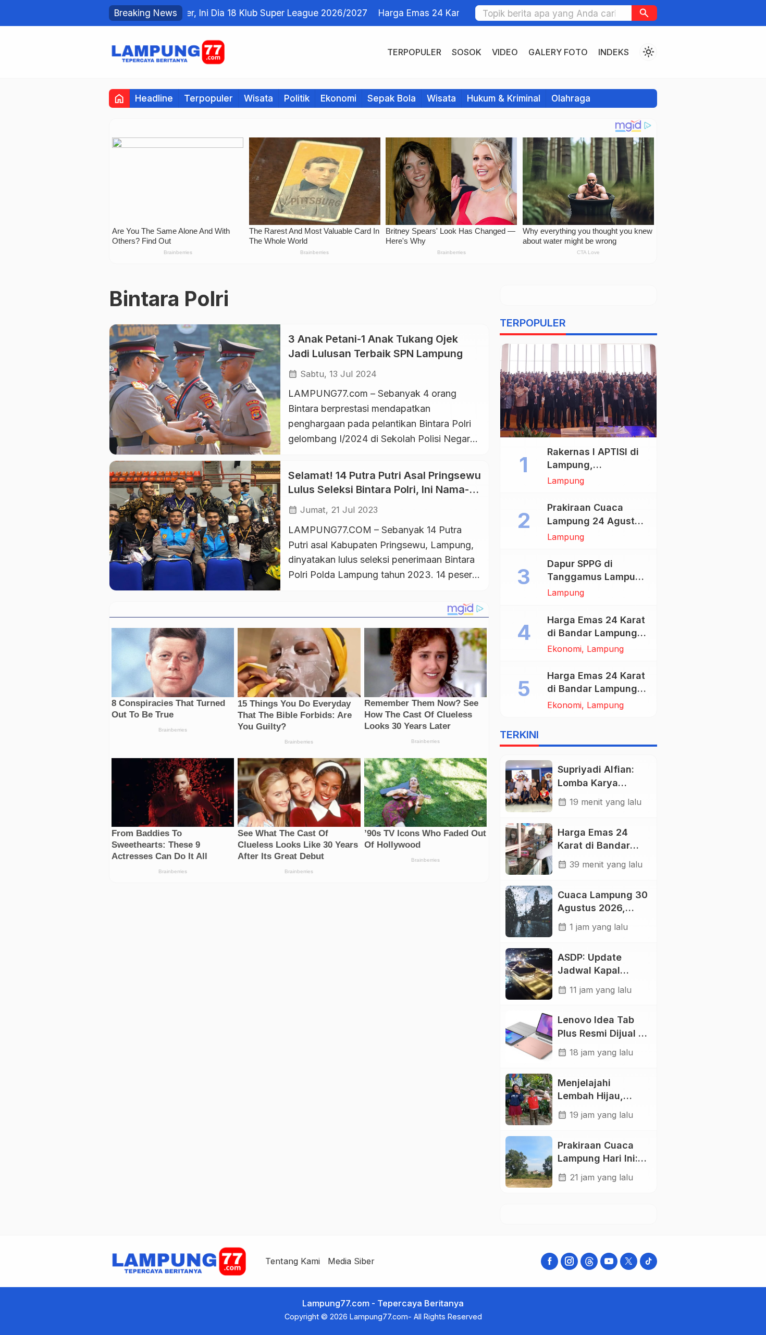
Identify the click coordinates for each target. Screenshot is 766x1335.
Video (505, 52)
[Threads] (589, 1261)
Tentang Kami (292, 1261)
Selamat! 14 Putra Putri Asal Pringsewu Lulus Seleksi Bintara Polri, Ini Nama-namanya (384, 489)
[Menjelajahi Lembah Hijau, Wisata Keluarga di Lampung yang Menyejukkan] (528, 1099)
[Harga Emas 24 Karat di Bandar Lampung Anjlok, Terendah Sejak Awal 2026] (528, 849)
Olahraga (570, 98)
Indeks (613, 52)
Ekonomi (338, 98)
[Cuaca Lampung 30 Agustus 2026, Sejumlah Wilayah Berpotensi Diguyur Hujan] (528, 911)
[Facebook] (549, 1261)
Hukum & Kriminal (503, 98)
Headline (154, 98)
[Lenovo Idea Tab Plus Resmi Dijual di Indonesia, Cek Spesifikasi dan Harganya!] (528, 1036)
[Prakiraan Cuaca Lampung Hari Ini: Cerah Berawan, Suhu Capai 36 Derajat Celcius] (528, 1162)
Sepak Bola (391, 98)
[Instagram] (569, 1261)
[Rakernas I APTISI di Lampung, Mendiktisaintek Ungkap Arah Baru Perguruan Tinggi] (578, 390)
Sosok (466, 52)
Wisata (258, 98)
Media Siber (351, 1261)
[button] (644, 13)
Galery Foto (558, 52)
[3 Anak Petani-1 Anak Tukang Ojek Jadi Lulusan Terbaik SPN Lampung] (194, 389)
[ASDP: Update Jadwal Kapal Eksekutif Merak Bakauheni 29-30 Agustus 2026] (528, 974)
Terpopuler (414, 52)
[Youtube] (608, 1261)
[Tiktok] (648, 1261)
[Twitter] (628, 1261)
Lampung (565, 480)
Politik (297, 98)
